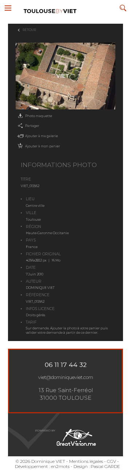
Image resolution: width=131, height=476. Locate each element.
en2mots (60, 466)
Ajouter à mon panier (42, 146)
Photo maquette (38, 116)
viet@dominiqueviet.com (65, 377)
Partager (32, 126)
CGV (111, 461)
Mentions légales (86, 461)
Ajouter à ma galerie (41, 136)
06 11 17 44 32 (66, 364)
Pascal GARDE (105, 466)
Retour (29, 30)
